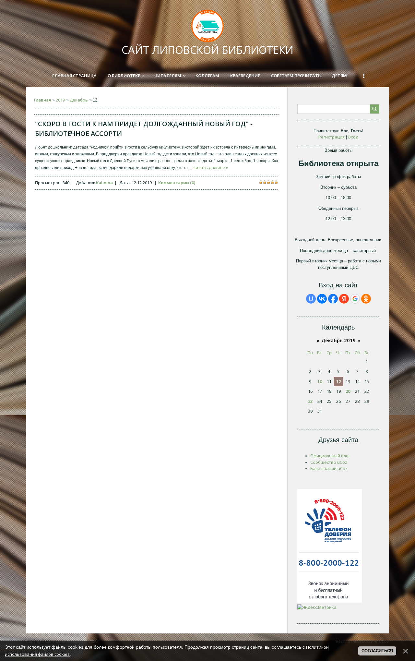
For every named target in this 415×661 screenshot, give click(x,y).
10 (319, 381)
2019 (60, 100)
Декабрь (79, 100)
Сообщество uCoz (328, 462)
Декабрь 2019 (338, 340)
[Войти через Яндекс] (344, 299)
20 (348, 391)
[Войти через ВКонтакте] (322, 299)
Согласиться (377, 650)
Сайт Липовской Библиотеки (207, 49)
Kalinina (104, 183)
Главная (42, 100)
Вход (353, 137)
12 (338, 381)
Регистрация (331, 137)
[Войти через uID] (311, 299)
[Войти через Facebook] (333, 299)
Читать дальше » (210, 167)
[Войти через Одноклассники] (366, 299)
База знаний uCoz (329, 468)
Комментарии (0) (176, 183)
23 (310, 401)
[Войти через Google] (355, 299)
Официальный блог (330, 456)
